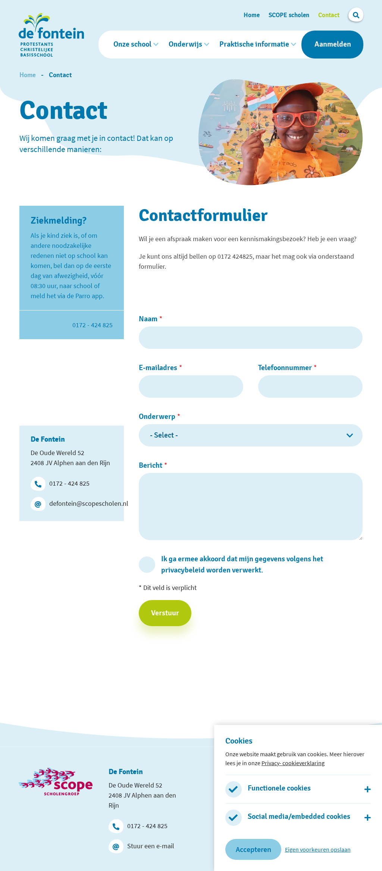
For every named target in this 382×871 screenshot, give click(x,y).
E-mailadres (158, 368)
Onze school (132, 44)
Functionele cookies (279, 788)
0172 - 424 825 (69, 483)
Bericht (150, 465)
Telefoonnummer (285, 368)
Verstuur (165, 613)
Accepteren (253, 849)
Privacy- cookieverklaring (293, 763)
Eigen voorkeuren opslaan (318, 849)
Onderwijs (185, 44)
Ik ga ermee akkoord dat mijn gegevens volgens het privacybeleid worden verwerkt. (242, 564)
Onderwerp (157, 416)
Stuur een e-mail (150, 846)
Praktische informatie (254, 44)
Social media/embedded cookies (299, 816)
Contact (328, 15)
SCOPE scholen (289, 15)
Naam (148, 319)
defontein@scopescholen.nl (81, 503)
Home (252, 15)
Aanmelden (332, 44)
